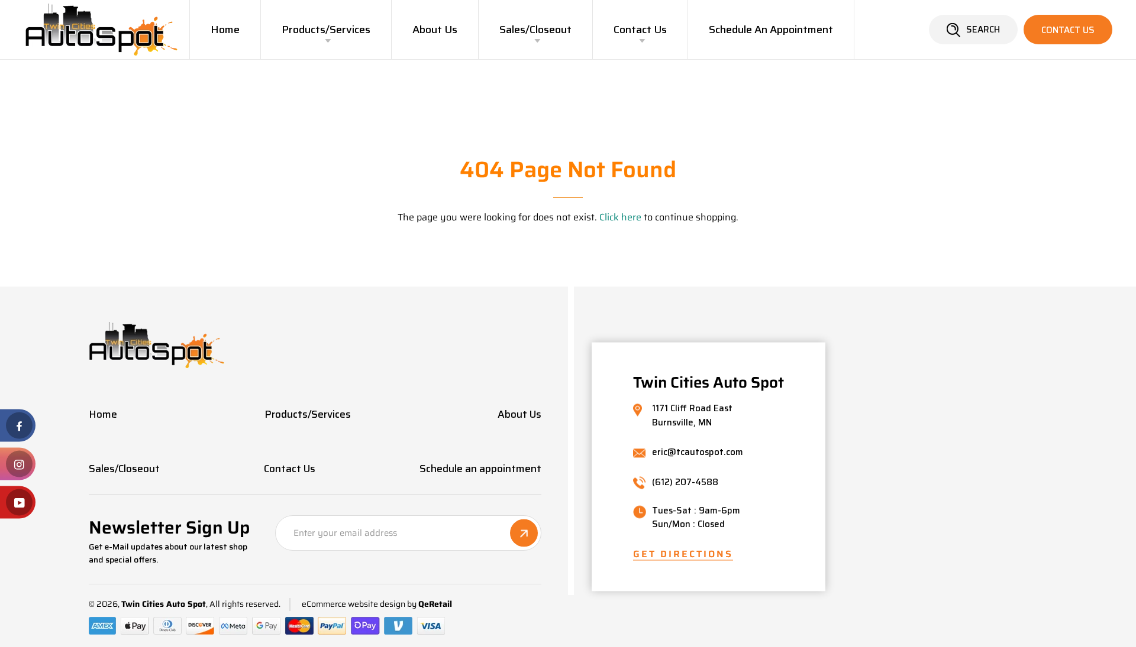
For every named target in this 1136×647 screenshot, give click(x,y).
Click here (620, 217)
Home (225, 29)
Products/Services (326, 29)
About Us (434, 29)
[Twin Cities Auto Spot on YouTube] (18, 502)
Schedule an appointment (771, 29)
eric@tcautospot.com (697, 453)
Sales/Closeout (535, 29)
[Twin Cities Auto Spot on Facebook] (18, 425)
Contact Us (640, 29)
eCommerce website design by (359, 604)
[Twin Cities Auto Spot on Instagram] (18, 464)
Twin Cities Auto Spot (163, 604)
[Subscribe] (524, 533)
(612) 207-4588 (685, 482)
